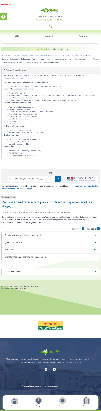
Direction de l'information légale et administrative (20, 286)
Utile (16, 36)
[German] (7, 4)
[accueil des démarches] (50, 172)
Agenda (83, 36)
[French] (5, 4)
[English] (2, 4)
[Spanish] (10, 4)
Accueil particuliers (10, 186)
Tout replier (77, 229)
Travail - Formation (29, 186)
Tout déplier (92, 229)
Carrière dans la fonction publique (54, 186)
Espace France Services (16, 70)
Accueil (49, 36)
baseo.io (25, 289)
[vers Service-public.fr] (81, 179)
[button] (3, 16)
